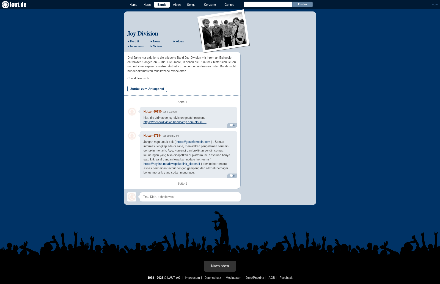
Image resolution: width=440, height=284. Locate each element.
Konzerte (210, 4)
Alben (177, 4)
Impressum (192, 277)
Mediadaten (233, 277)
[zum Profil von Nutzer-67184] (132, 135)
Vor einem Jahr (170, 135)
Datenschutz (212, 277)
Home (133, 4)
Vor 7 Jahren (169, 111)
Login (434, 4)
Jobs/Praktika (255, 277)
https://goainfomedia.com (193, 141)
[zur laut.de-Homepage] (18, 4)
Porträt (134, 41)
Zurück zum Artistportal (147, 89)
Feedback (286, 277)
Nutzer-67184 (152, 135)
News (147, 4)
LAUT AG (173, 277)
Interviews (137, 46)
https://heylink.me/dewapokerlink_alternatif (171, 163)
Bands (161, 4)
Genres (229, 4)
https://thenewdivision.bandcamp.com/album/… (174, 122)
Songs (191, 4)
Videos (157, 46)
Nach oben (220, 266)
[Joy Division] (223, 50)
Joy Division (142, 33)
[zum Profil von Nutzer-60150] (132, 111)
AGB (272, 277)
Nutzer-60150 (152, 111)
